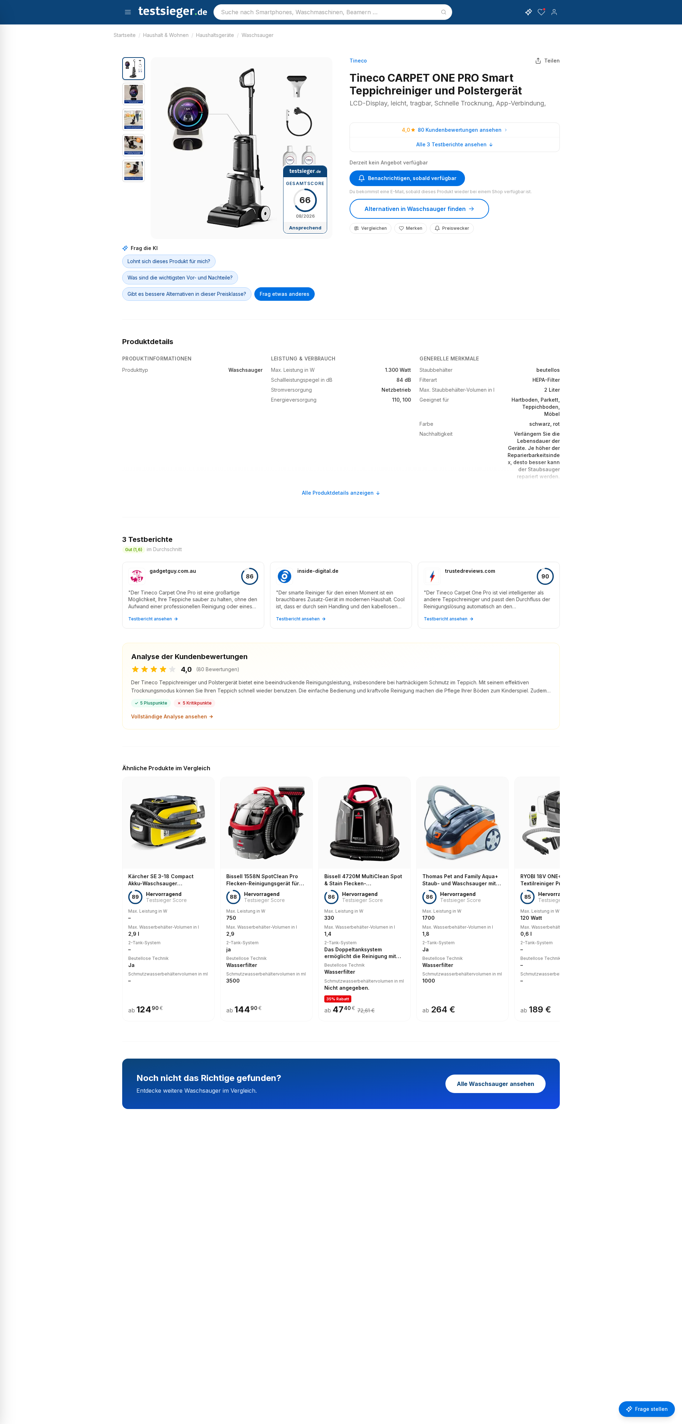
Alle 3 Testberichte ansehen (451, 144)
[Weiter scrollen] (557, 894)
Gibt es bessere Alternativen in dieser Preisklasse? (187, 294)
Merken (414, 228)
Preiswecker (455, 228)
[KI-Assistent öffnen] (528, 12)
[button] (241, 148)
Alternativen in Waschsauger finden (415, 208)
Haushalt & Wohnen (166, 35)
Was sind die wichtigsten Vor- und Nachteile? (180, 278)
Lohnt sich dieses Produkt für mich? (169, 261)
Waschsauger (258, 35)
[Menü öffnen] (128, 12)
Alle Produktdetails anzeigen (338, 493)
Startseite (125, 35)
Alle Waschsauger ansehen (495, 1083)
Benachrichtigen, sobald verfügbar (412, 178)
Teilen (552, 61)
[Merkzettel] (541, 12)
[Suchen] (443, 12)
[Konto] (554, 12)
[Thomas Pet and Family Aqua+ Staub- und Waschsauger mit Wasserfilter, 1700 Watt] (462, 899)
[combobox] (332, 12)
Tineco (358, 61)
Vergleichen (374, 228)
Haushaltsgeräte (215, 35)
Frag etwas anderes (284, 294)
